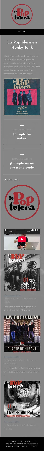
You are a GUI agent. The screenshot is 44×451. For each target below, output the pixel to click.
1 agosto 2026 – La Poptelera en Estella (20, 300)
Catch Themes (31, 446)
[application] (22, 239)
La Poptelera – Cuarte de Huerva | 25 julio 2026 (21, 362)
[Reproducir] (6, 230)
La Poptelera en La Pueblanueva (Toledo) (20, 427)
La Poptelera (30, 441)
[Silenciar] (32, 230)
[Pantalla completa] (36, 230)
